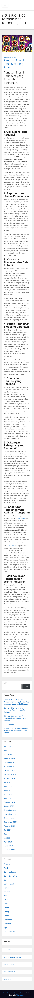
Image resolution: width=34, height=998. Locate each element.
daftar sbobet (9, 964)
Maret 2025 (8, 798)
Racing (6, 912)
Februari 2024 (9, 850)
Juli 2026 (7, 747)
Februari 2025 (9, 802)
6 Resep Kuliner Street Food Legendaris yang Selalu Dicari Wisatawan (15, 718)
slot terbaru (12, 546)
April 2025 (8, 794)
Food (6, 868)
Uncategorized (9, 932)
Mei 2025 (7, 790)
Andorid (7, 864)
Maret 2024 (8, 846)
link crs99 (21, 518)
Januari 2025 (9, 806)
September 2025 (10, 774)
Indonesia (7, 892)
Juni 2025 (8, 786)
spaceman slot (9, 972)
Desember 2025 (10, 762)
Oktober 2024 (9, 818)
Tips (5, 928)
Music (6, 904)
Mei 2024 (7, 838)
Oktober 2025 (9, 770)
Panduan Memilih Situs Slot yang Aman (15, 64)
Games (6, 880)
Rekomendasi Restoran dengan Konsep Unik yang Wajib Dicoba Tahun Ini (16, 730)
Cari (5, 683)
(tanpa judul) (9, 724)
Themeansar (20, 995)
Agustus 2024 (9, 826)
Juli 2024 (7, 830)
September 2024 (10, 822)
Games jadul (9, 884)
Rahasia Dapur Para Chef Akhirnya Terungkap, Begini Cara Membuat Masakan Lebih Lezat (16, 702)
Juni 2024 (8, 834)
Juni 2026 (8, 750)
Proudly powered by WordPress (14, 993)
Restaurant (8, 920)
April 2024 (8, 842)
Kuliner (6, 896)
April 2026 (8, 754)
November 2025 (10, 766)
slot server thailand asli (12, 957)
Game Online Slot (10, 57)
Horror (6, 888)
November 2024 (10, 814)
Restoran (7, 924)
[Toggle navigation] (5, 5)
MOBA (6, 900)
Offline (6, 908)
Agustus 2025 (9, 778)
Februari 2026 (9, 758)
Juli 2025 (7, 782)
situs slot (7, 979)
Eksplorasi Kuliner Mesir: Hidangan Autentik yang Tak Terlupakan (15, 710)
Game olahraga (10, 872)
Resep (6, 916)
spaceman (8, 950)
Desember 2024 (10, 810)
